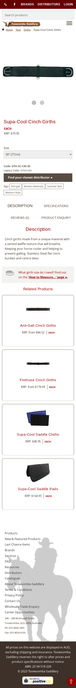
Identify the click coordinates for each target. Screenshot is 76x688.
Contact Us (12, 601)
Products (11, 533)
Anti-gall (15, 186)
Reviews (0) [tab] (20, 217)
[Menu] (69, 23)
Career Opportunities (19, 612)
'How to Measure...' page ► (48, 277)
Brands (27, 4)
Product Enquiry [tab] (56, 217)
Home (9, 29)
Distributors (49, 4)
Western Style (12, 192)
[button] (34, 102)
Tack (18, 29)
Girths (27, 29)
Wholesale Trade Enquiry (22, 607)
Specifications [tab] (56, 206)
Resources (12, 567)
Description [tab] (20, 206)
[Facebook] (14, 4)
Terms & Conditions (18, 590)
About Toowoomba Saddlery (24, 584)
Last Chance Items (17, 544)
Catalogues (12, 578)
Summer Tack (54, 186)
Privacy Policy (14, 595)
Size (6, 148)
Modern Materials (33, 186)
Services (10, 556)
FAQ (7, 561)
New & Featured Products (23, 539)
